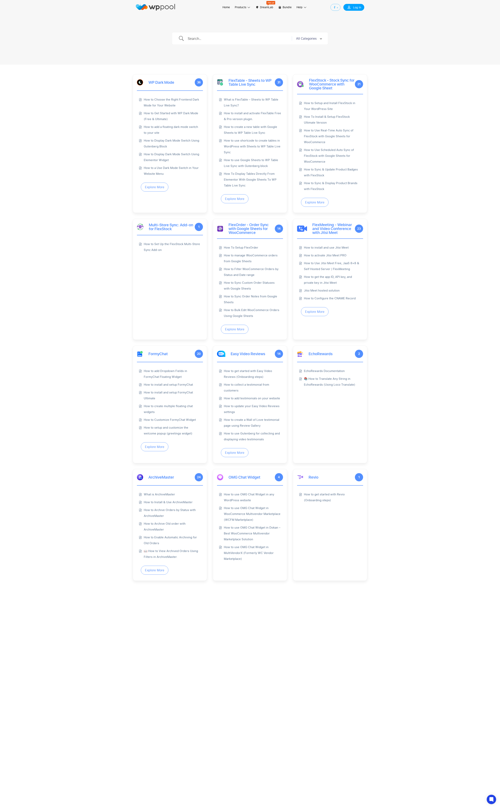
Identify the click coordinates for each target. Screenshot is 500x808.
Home (226, 7)
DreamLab (266, 7)
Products (241, 7)
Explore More (154, 187)
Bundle (287, 7)
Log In (357, 7)
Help (299, 7)
